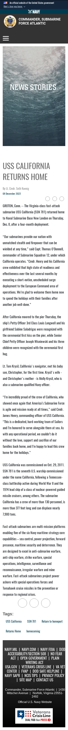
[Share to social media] (54, 198)
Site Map (25, 679)
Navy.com (29, 649)
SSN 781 (31, 621)
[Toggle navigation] (6, 38)
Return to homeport (52, 621)
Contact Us (44, 679)
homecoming (33, 631)
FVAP (24, 671)
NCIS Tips (31, 675)
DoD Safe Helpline (46, 671)
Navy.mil (11, 649)
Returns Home (13, 631)
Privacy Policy (53, 675)
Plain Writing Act (42, 660)
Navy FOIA (47, 649)
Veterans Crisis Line (36, 666)
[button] (15, 6)
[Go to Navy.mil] (34, 11)
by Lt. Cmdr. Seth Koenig (16, 188)
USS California (14, 621)
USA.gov (11, 666)
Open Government (33, 658)
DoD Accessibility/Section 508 (36, 651)
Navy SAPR (12, 675)
